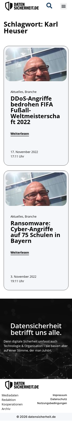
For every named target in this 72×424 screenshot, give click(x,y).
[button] (63, 6)
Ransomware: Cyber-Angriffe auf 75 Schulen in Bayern (35, 232)
